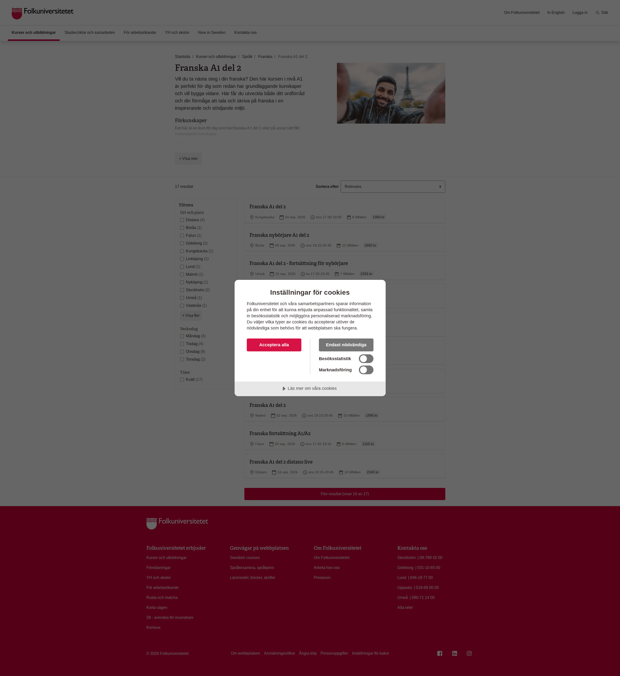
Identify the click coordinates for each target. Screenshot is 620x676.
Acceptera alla (274, 344)
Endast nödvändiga (346, 344)
